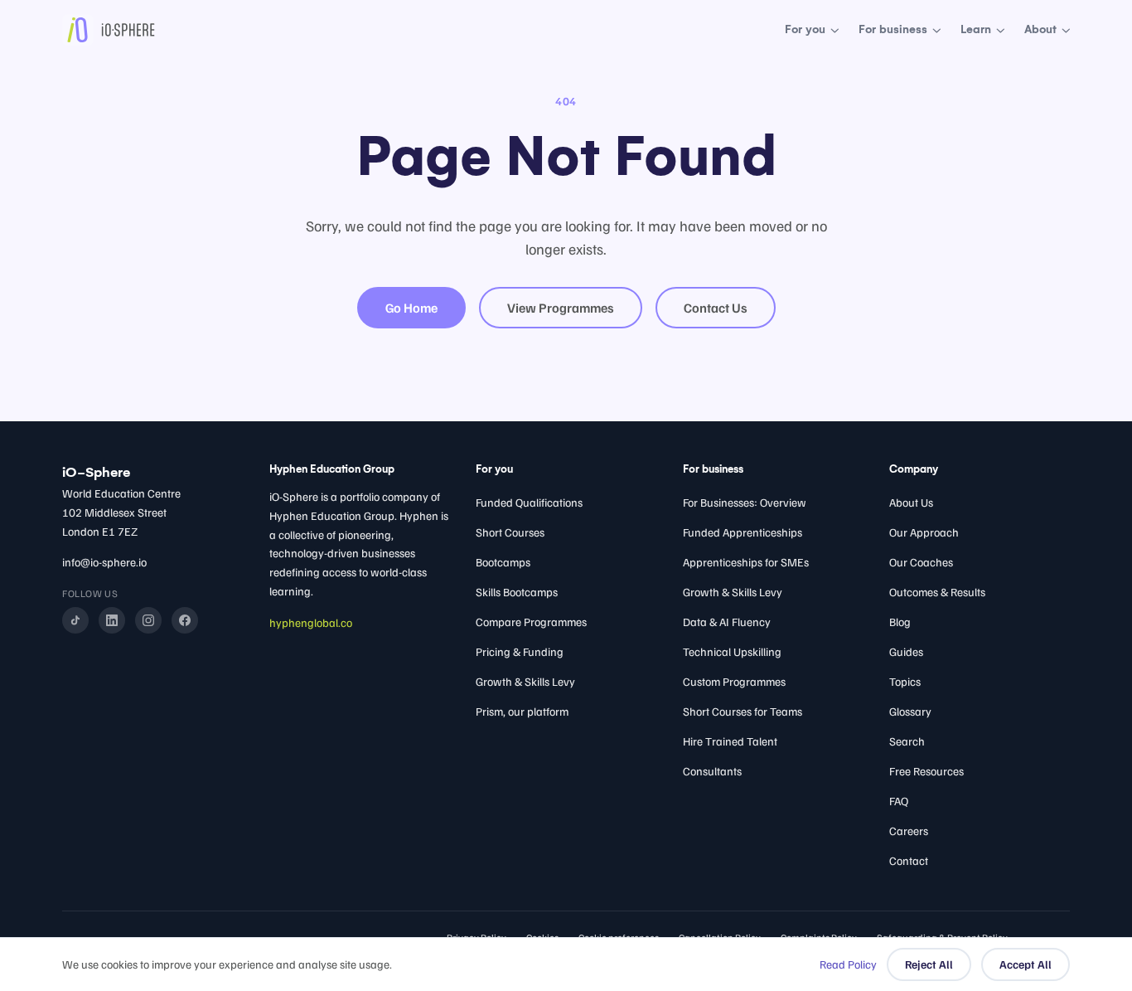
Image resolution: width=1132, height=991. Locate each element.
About (1040, 29)
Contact (908, 860)
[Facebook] (185, 620)
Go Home (411, 307)
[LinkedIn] (112, 620)
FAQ (898, 801)
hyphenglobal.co (310, 622)
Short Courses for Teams (742, 711)
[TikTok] (75, 620)
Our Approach (924, 532)
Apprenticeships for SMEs (746, 562)
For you (805, 29)
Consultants (712, 771)
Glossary (910, 711)
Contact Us (715, 307)
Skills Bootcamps (517, 592)
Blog (900, 622)
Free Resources (926, 771)
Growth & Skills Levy (525, 681)
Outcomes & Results (937, 592)
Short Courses (510, 532)
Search (907, 741)
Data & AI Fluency (727, 622)
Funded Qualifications (529, 502)
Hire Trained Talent (730, 741)
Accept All (1025, 964)
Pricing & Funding (520, 651)
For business (893, 29)
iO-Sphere (96, 472)
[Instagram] (148, 620)
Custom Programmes (734, 681)
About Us (911, 502)
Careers (908, 830)
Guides (906, 651)
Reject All (929, 964)
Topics (905, 681)
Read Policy (848, 964)
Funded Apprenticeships (742, 532)
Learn (975, 29)
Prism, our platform (522, 711)
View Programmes (560, 307)
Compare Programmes (531, 622)
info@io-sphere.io (104, 562)
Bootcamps (503, 562)
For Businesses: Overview (744, 502)
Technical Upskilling (732, 651)
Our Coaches (921, 562)
